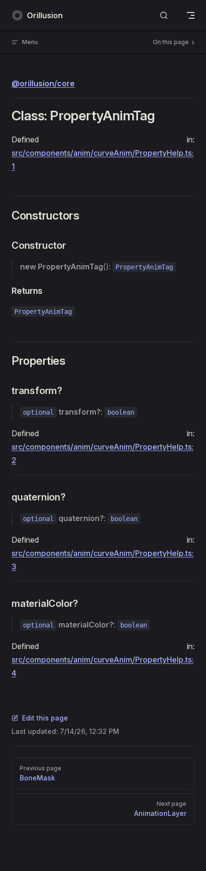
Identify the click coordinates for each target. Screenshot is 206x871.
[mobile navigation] (190, 15)
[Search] (163, 15)
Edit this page (45, 718)
